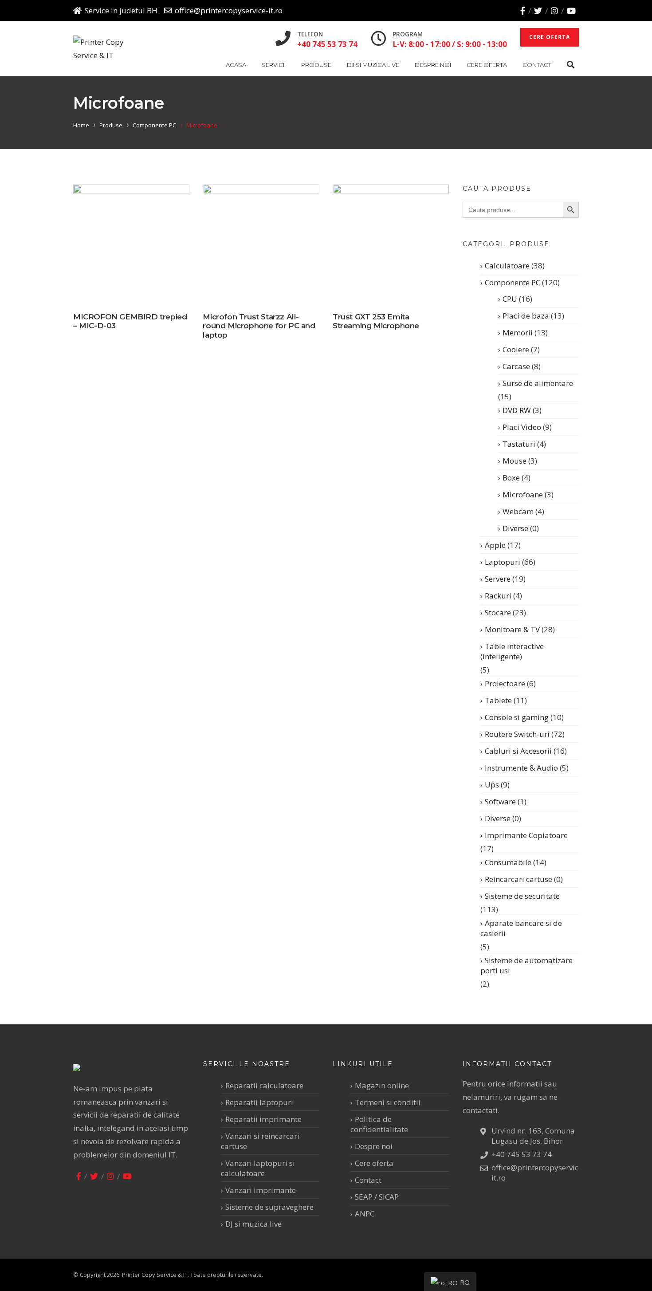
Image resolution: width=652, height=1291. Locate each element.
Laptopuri (502, 562)
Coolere (516, 349)
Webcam (518, 511)
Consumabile (508, 862)
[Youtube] (571, 11)
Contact (536, 64)
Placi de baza (526, 316)
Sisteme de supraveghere (269, 1207)
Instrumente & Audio (521, 768)
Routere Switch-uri (517, 734)
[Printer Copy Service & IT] (105, 48)
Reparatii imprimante (263, 1119)
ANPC (364, 1213)
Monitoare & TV (512, 629)
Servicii (274, 64)
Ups (492, 784)
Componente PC (154, 125)
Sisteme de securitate (522, 896)
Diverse (515, 528)
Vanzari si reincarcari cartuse (260, 1141)
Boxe (511, 477)
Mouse (514, 461)
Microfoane (523, 494)
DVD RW (517, 410)
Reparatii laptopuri (259, 1102)
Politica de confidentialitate (379, 1124)
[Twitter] (538, 11)
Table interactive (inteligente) (512, 651)
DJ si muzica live (373, 64)
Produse (316, 64)
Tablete (498, 700)
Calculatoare (507, 265)
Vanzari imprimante (260, 1190)
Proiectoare (505, 683)
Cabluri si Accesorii (518, 751)
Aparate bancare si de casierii (521, 928)
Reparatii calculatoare (264, 1085)
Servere (498, 579)
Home (81, 125)
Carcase (516, 366)
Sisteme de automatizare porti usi (526, 965)
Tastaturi (519, 444)
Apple (495, 545)
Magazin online (382, 1085)
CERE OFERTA (549, 37)
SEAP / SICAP (377, 1197)
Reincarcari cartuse (518, 879)
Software (500, 801)
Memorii (518, 332)
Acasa (236, 64)
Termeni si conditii (387, 1102)
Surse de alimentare (538, 383)
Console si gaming (517, 717)
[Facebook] (522, 11)
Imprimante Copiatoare (526, 835)
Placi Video (522, 427)
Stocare (498, 612)
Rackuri (498, 595)
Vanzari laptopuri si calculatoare (258, 1168)
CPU (510, 299)
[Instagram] (554, 11)
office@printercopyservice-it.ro (229, 10)
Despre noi (433, 64)
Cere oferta (487, 64)
